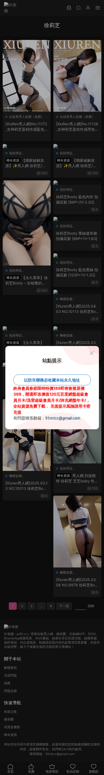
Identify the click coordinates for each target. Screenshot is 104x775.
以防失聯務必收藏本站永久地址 (52, 379)
